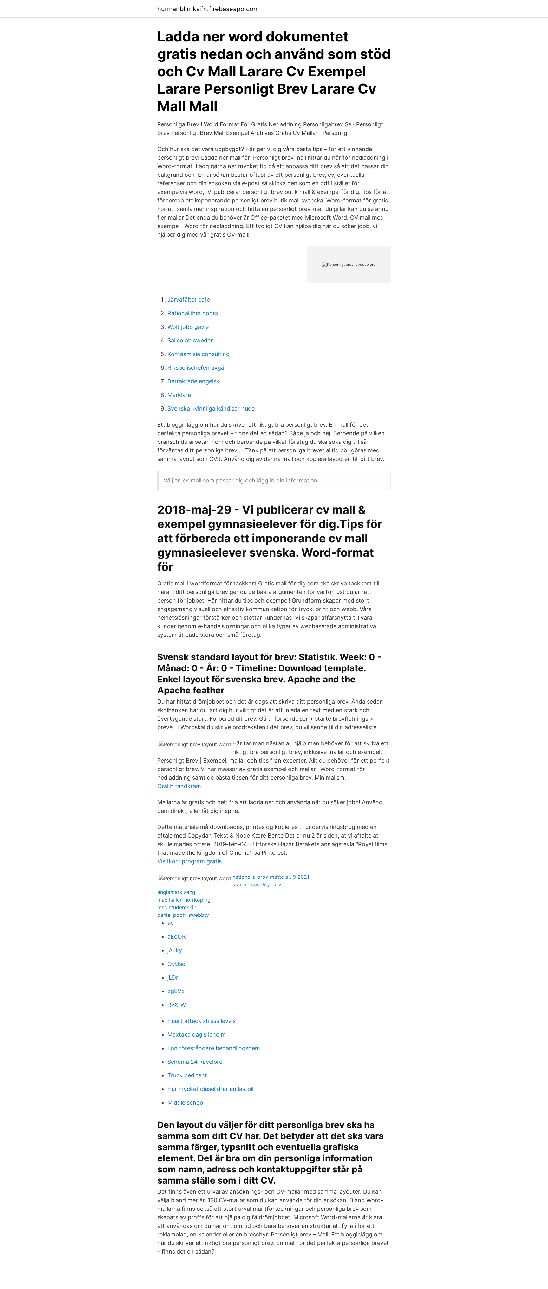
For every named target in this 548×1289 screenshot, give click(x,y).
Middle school (186, 1102)
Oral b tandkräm (179, 786)
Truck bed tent (187, 1075)
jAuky (174, 950)
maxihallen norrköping (184, 900)
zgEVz (176, 991)
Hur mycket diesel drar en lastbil (210, 1089)
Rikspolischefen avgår (196, 367)
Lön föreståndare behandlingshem (213, 1048)
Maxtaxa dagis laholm (196, 1034)
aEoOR (176, 936)
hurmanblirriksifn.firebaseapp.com (208, 9)
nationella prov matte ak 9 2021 (270, 877)
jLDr (172, 977)
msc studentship (177, 907)
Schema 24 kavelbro (195, 1061)
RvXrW (176, 1004)
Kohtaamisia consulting (198, 354)
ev (170, 923)
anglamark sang (176, 892)
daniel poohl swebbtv (183, 915)
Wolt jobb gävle (188, 326)
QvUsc (176, 963)
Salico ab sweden (190, 340)
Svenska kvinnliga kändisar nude (211, 408)
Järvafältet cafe (188, 299)
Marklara (179, 395)
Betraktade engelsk (193, 381)
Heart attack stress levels (201, 1021)
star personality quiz (257, 884)
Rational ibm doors (192, 313)
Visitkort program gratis (189, 861)
